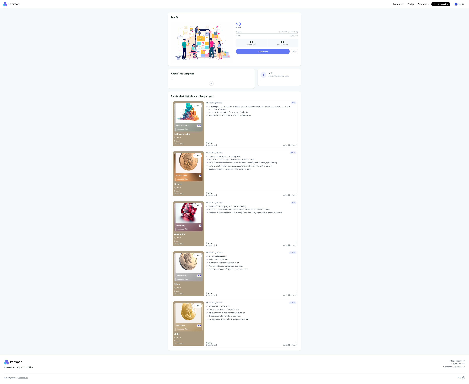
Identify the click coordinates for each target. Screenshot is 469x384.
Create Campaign (441, 4)
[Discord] (459, 377)
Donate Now (263, 51)
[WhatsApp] (463, 377)
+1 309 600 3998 (458, 364)
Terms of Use (23, 378)
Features (397, 4)
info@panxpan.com (457, 361)
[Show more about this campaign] (211, 83)
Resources (422, 4)
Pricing (411, 4)
